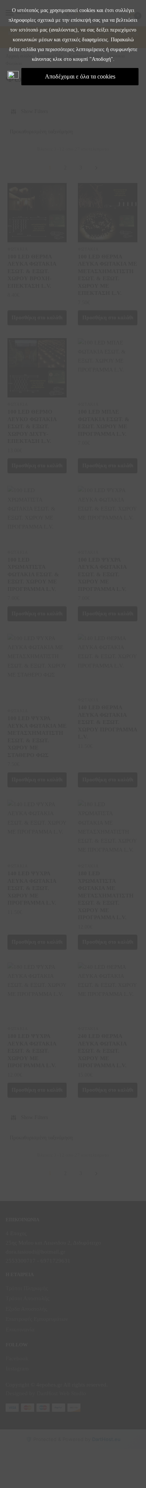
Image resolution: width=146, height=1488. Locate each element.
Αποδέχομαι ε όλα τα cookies (80, 76)
